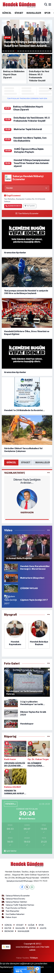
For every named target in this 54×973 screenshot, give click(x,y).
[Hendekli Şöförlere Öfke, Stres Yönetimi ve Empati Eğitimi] (27, 313)
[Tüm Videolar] (48, 530)
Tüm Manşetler (12, 911)
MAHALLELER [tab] (42, 462)
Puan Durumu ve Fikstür (16, 908)
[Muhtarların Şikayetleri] (11, 578)
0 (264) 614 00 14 (14, 206)
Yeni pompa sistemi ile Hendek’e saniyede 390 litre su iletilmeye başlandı (26, 292)
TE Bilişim (34, 958)
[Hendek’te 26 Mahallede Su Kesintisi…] (27, 392)
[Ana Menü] (49, 5)
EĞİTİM (32, 928)
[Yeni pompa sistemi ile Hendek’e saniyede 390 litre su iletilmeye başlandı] (27, 272)
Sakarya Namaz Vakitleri (16, 902)
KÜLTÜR (8, 928)
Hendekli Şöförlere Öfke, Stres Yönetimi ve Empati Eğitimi (26, 332)
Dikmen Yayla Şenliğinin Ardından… (27, 481)
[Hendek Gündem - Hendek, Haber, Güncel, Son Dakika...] (19, 5)
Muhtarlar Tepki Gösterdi (28, 129)
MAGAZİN (20, 928)
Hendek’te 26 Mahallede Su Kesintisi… (24, 410)
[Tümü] (48, 614)
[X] (27, 887)
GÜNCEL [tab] (11, 462)
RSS (7, 947)
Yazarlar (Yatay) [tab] (14, 473)
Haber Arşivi (11, 917)
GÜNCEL (6, 13)
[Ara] (45, 5)
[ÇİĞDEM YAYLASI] (11, 588)
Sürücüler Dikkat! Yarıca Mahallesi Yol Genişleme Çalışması (23, 449)
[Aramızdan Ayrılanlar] (27, 234)
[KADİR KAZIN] (27, 499)
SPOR (47, 13)
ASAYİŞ (43, 928)
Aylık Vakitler (11, 851)
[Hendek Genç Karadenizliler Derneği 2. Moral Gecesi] (11, 567)
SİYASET (19, 13)
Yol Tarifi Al (31, 206)
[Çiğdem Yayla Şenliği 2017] (11, 600)
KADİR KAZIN (27, 513)
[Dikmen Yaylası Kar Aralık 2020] (11, 713)
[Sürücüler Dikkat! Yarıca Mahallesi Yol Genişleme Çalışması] (27, 430)
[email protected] (15, 881)
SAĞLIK (31, 925)
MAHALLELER (33, 13)
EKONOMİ (9, 931)
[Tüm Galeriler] (48, 663)
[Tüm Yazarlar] (48, 473)
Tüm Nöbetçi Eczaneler (28, 214)
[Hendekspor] (11, 723)
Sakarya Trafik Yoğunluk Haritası (20, 905)
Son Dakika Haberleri (15, 914)
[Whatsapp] (32, 887)
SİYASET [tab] (25, 462)
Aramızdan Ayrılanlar (15, 252)
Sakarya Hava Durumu (15, 899)
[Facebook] (22, 887)
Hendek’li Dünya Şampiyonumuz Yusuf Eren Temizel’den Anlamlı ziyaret (32, 163)
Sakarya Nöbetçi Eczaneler (18, 896)
